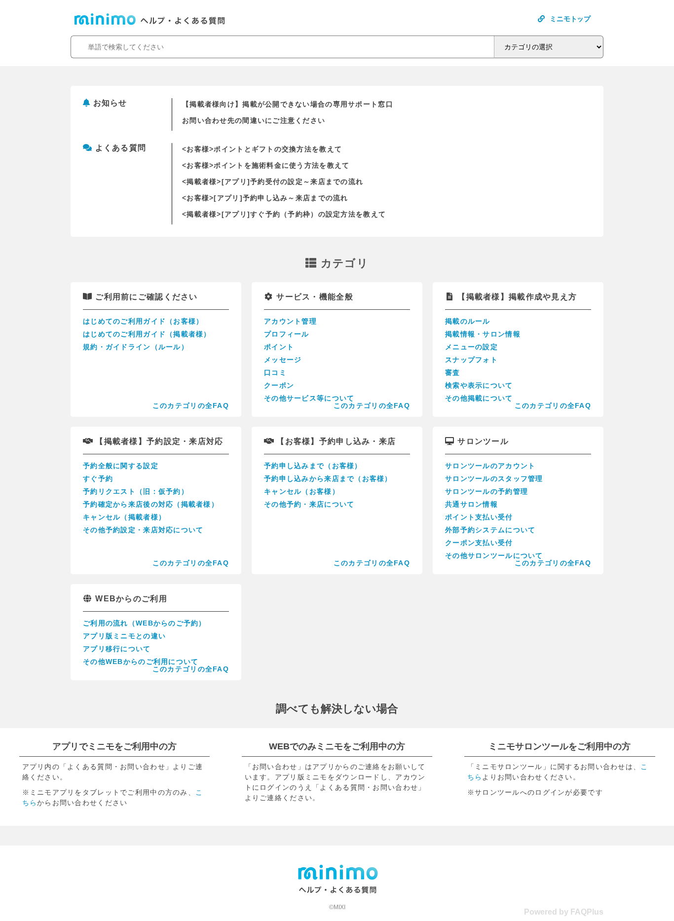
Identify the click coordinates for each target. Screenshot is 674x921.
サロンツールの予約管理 (486, 491)
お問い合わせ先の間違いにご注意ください (253, 120)
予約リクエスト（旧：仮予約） (135, 491)
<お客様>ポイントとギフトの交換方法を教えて (262, 149)
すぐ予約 (98, 478)
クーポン (279, 385)
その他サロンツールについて (494, 555)
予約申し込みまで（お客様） (313, 466)
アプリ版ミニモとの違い (124, 636)
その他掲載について (479, 398)
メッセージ (282, 360)
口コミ (275, 372)
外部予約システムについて (490, 530)
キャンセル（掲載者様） (124, 517)
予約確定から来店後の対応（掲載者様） (151, 504)
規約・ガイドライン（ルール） (135, 347)
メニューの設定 (471, 347)
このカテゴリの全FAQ (190, 405)
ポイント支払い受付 (479, 517)
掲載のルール (467, 321)
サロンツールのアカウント (490, 466)
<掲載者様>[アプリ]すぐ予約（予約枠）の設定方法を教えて (284, 214)
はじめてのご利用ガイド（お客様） (143, 321)
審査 (452, 372)
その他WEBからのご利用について (140, 661)
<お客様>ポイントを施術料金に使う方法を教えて (265, 165)
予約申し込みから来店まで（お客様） (328, 478)
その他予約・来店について (309, 504)
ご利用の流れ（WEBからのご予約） (144, 623)
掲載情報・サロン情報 (483, 334)
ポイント (279, 347)
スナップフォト (471, 360)
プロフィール (286, 334)
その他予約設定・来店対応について (143, 530)
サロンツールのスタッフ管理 (494, 478)
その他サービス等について (309, 398)
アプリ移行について (117, 649)
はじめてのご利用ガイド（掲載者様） (147, 334)
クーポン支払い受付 (479, 543)
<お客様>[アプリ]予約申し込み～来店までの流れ (265, 198)
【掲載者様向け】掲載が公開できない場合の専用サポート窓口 (287, 104)
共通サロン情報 (471, 504)
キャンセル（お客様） (301, 491)
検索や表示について (479, 385)
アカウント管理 (290, 321)
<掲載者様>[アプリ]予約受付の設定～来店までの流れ (272, 181)
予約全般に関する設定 (120, 466)
